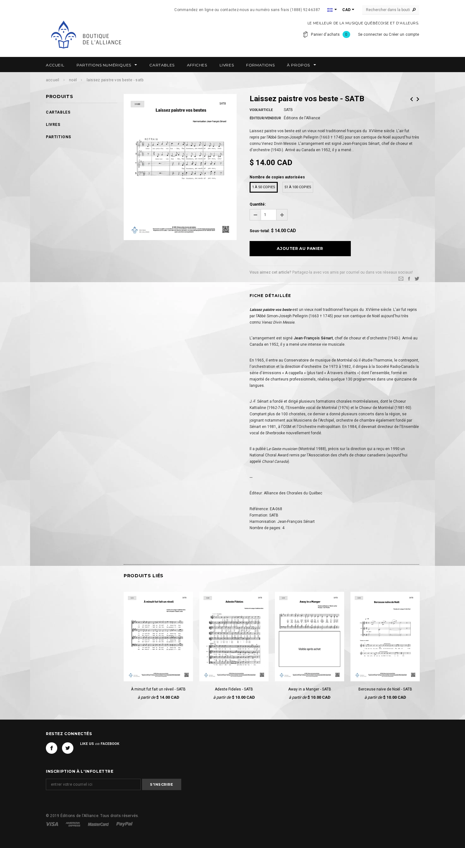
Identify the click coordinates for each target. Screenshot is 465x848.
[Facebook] (51, 748)
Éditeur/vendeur (265, 118)
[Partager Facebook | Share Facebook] (409, 278)
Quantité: (258, 204)
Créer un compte (404, 34)
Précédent (411, 99)
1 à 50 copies (263, 187)
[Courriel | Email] (401, 278)
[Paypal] (124, 824)
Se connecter (370, 34)
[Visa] (52, 824)
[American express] (73, 824)
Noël (73, 80)
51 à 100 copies (297, 187)
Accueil (52, 80)
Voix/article (261, 110)
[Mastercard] (99, 824)
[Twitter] (417, 278)
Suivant (418, 99)
